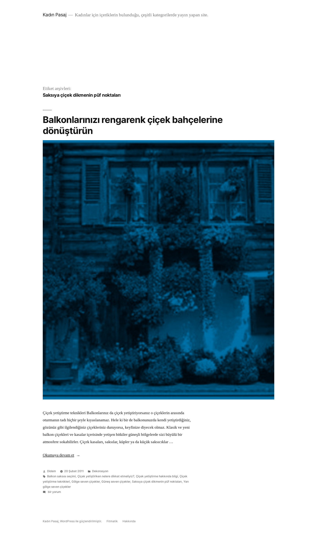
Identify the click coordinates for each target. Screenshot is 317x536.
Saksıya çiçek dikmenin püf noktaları (157, 481)
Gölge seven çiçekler (86, 481)
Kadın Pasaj (55, 14)
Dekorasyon (100, 471)
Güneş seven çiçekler (115, 481)
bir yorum (54, 492)
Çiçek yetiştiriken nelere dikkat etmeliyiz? (105, 476)
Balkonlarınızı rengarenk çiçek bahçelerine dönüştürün (133, 125)
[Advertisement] (158, 57)
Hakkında (129, 521)
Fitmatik (112, 521)
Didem (51, 471)
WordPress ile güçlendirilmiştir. (81, 521)
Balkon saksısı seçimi (61, 476)
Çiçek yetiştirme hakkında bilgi (157, 476)
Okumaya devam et (61, 455)
